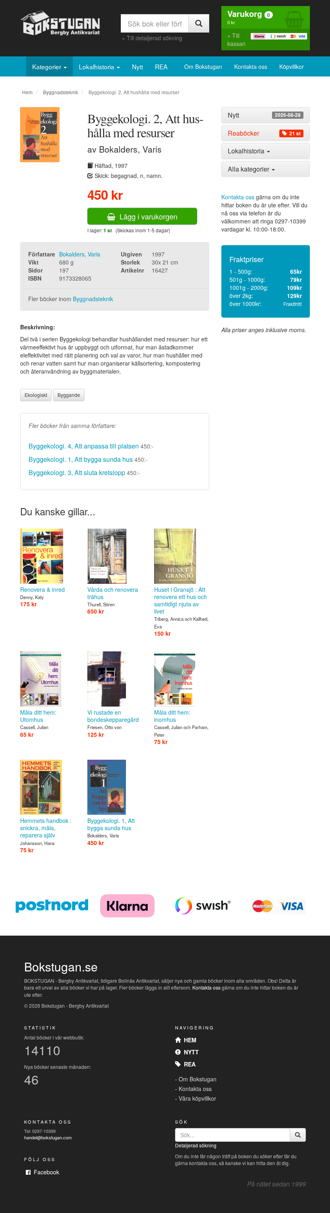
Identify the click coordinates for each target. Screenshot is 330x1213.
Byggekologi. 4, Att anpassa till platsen (84, 445)
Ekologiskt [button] (36, 394)
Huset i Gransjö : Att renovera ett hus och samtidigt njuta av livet (180, 600)
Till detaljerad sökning (154, 38)
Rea (188, 1064)
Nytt (137, 66)
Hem (27, 92)
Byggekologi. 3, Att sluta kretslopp (77, 472)
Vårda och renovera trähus (112, 593)
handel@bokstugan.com (48, 1137)
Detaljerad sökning (196, 1145)
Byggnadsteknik (60, 92)
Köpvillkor (291, 66)
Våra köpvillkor (197, 1098)
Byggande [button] (69, 394)
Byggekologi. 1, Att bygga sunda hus (81, 459)
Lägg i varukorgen (146, 216)
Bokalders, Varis (79, 254)
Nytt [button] (264, 115)
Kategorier (47, 66)
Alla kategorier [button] (249, 169)
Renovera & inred (42, 589)
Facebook (45, 1172)
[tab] (265, 115)
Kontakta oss (250, 66)
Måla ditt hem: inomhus (172, 715)
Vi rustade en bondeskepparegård (113, 715)
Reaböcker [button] (264, 133)
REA (161, 66)
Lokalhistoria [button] (247, 150)
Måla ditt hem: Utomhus (38, 715)
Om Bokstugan (203, 66)
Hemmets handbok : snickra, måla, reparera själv (46, 827)
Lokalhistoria (97, 66)
